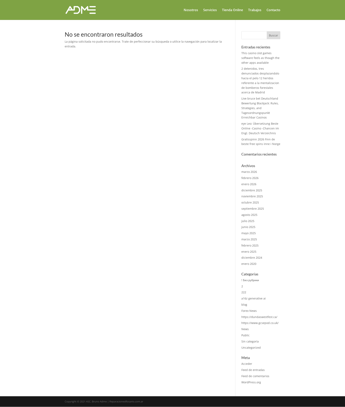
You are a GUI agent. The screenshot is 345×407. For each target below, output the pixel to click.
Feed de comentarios (255, 376)
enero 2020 (248, 264)
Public (245, 335)
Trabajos (254, 10)
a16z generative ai (253, 298)
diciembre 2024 (251, 257)
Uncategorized (251, 347)
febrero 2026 (250, 178)
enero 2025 (248, 251)
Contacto (273, 10)
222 (243, 292)
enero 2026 (248, 184)
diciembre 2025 (251, 190)
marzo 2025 (249, 239)
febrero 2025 (250, 245)
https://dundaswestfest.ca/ (259, 317)
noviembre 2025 (252, 196)
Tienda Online (232, 10)
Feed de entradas (253, 370)
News (245, 329)
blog (244, 304)
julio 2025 (247, 221)
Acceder (246, 364)
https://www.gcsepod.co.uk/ (260, 323)
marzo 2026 (249, 172)
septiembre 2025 (252, 208)
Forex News (249, 311)
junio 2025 (248, 227)
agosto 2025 (249, 215)
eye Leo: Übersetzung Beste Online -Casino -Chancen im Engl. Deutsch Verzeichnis (260, 128)
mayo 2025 (248, 233)
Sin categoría (250, 341)
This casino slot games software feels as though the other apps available (260, 58)
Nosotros (191, 10)
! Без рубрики (250, 280)
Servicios (210, 10)
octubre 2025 (250, 202)
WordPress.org (251, 382)
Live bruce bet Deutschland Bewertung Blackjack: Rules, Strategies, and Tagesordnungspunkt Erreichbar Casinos (260, 108)
